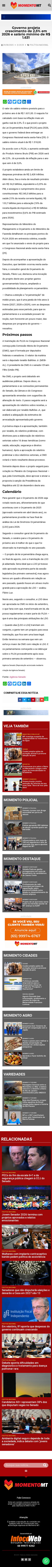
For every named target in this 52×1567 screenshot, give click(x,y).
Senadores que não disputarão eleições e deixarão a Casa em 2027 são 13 (26, 1292)
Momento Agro (28, 1023)
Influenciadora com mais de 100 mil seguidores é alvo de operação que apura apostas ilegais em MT (34, 843)
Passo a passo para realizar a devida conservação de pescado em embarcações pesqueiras (35, 1044)
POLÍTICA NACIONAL (39, 45)
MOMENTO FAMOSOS (29, 779)
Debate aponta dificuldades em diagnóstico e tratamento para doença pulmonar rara (24, 1365)
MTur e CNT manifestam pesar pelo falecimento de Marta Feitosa (33, 1117)
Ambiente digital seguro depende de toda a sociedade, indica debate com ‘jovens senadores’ (25, 1441)
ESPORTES (26, 764)
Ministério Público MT (31, 734)
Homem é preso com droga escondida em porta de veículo (34, 812)
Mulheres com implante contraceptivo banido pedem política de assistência (24, 1255)
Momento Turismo (29, 1082)
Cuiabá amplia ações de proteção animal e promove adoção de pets (34, 753)
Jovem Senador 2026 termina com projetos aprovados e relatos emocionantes (22, 1217)
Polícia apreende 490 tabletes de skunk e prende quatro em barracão (35, 827)
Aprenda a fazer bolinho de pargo (34, 1057)
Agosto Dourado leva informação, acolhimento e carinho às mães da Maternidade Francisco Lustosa (34, 1000)
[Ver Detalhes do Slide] (26, 17)
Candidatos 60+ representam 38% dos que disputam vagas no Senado (24, 1403)
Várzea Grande (28, 994)
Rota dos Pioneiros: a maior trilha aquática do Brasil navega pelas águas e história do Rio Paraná (35, 1103)
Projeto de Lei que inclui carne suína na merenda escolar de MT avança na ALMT (35, 904)
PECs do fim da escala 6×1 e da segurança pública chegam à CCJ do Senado (23, 1178)
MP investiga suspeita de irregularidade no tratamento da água (35, 738)
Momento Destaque (29, 867)
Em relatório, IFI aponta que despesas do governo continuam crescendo (26, 1328)
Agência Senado (17, 677)
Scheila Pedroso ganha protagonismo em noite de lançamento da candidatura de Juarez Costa (34, 872)
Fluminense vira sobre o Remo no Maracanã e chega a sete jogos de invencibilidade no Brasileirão (35, 769)
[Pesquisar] (45, 1465)
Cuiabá (25, 749)
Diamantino (27, 979)
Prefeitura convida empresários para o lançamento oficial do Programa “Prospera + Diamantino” (32, 985)
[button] (3, 5)
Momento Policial (29, 808)
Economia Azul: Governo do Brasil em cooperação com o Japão (34, 1028)
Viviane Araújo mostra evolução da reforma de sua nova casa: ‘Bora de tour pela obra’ (35, 784)
